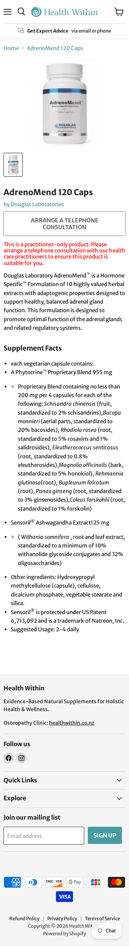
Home (11, 48)
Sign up (105, 835)
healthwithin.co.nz (71, 723)
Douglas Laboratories (37, 204)
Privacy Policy (62, 919)
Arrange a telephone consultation (65, 223)
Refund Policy (24, 919)
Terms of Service (102, 919)
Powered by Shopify (64, 934)
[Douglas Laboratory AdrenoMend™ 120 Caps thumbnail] (13, 164)
